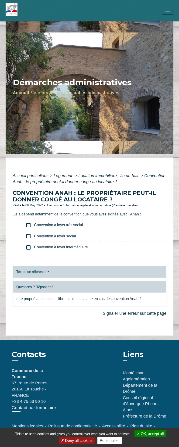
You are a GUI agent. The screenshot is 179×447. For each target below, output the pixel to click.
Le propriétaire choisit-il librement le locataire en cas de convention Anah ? (80, 299)
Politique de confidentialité (72, 426)
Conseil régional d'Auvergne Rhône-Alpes (141, 403)
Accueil (21, 92)
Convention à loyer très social (54, 225)
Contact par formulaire (34, 407)
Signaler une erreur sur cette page (134, 313)
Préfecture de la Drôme (144, 416)
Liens (133, 354)
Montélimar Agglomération (136, 376)
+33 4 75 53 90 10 (29, 401)
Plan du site (141, 426)
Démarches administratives (91, 92)
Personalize (110, 441)
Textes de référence (31, 272)
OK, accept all (152, 434)
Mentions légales (27, 426)
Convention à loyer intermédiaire (57, 247)
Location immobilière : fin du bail (108, 175)
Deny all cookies (78, 441)
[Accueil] (23, 10)
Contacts (29, 354)
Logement (63, 175)
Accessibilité (113, 426)
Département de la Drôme (140, 388)
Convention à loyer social (51, 236)
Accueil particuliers (31, 175)
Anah (134, 214)
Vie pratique (46, 92)
